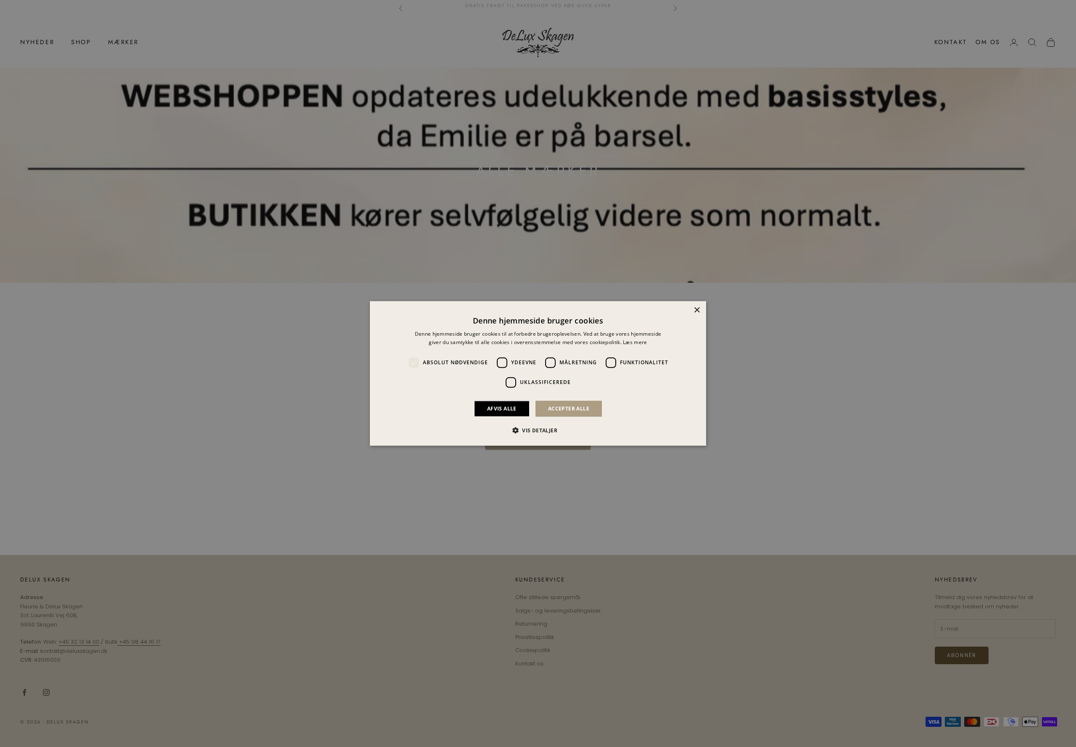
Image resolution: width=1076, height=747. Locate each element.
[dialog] (538, 373)
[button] (538, 430)
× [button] (697, 310)
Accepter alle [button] (568, 408)
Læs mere (635, 342)
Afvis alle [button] (502, 408)
